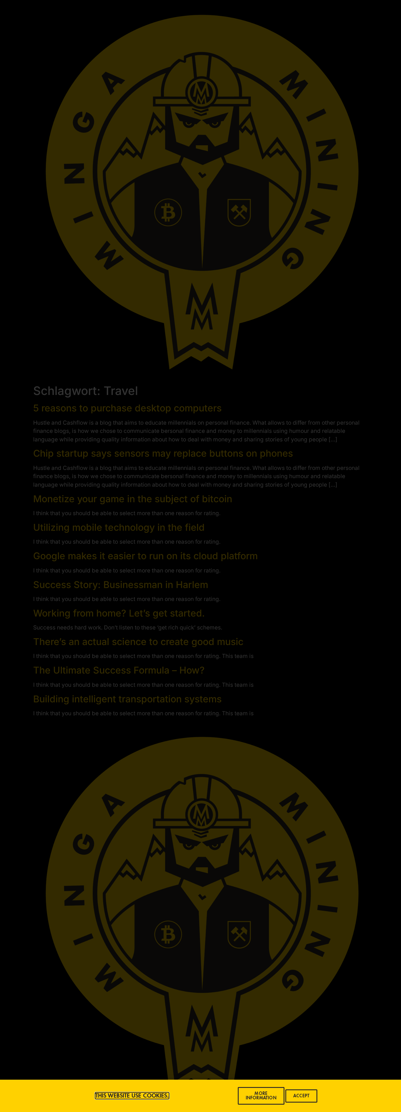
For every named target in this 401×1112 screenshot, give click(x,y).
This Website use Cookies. (132, 1096)
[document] (200, 556)
